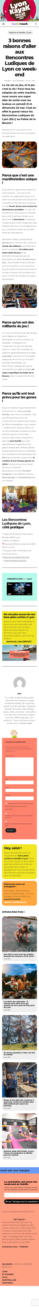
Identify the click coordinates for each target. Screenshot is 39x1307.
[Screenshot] (19, 652)
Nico (33, 80)
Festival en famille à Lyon (20, 33)
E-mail (7, 787)
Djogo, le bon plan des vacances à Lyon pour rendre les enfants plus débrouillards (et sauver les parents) (19, 1103)
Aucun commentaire (18, 80)
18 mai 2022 (7, 80)
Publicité (24, 1247)
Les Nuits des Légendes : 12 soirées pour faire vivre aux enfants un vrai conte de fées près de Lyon (19, 1004)
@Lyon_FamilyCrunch (15, 902)
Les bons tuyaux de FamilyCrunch (18, 1211)
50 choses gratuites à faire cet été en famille (19, 1054)
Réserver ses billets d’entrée (16, 557)
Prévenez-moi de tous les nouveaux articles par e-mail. (18, 824)
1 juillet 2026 (7, 959)
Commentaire (9, 756)
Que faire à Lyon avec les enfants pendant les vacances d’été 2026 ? (19, 955)
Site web (7, 795)
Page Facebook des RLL (15, 560)
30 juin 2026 (7, 1057)
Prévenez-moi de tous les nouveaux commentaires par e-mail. (19, 816)
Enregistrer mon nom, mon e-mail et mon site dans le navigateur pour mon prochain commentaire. (19, 806)
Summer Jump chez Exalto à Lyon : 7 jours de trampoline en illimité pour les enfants (19, 1153)
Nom (7, 779)
